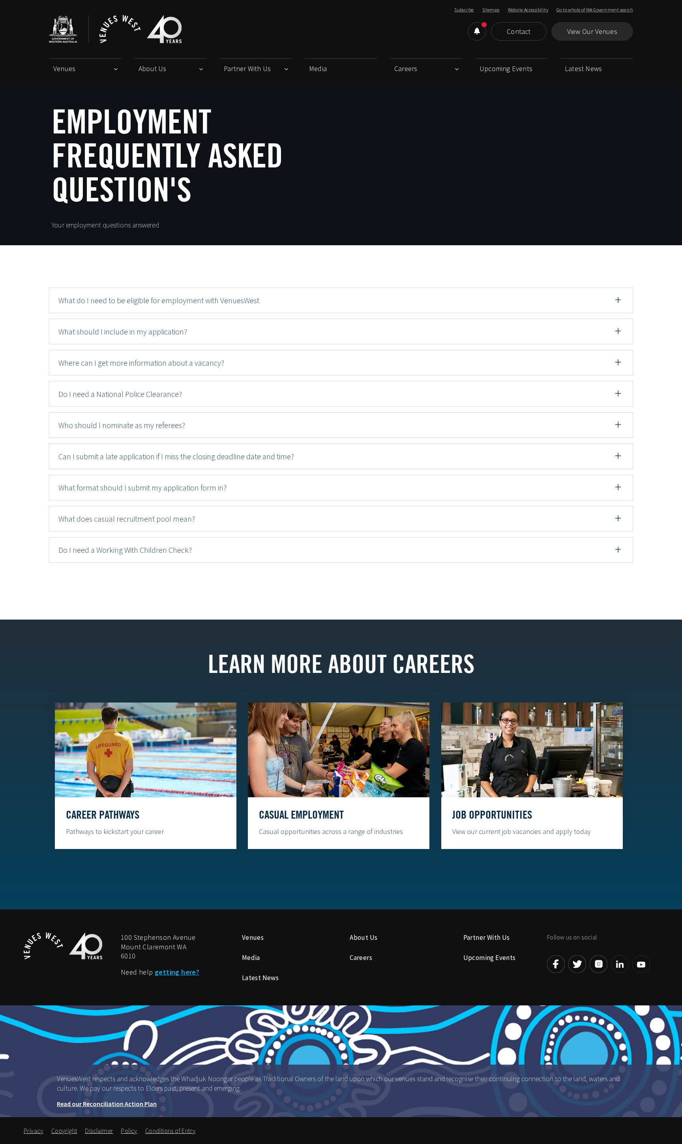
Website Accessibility (528, 10)
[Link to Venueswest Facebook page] (556, 964)
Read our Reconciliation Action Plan (107, 1104)
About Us (153, 68)
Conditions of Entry (170, 1131)
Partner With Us (247, 68)
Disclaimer (99, 1131)
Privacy (33, 1131)
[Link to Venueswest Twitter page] (577, 964)
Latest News (583, 68)
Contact (518, 31)
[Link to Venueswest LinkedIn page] (620, 964)
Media (318, 68)
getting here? (177, 972)
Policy (129, 1131)
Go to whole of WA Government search (594, 10)
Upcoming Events (506, 68)
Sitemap (491, 10)
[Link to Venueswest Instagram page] (598, 964)
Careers (405, 68)
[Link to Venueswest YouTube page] (641, 964)
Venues (64, 68)
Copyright (64, 1131)
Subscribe (464, 10)
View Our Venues (592, 31)
